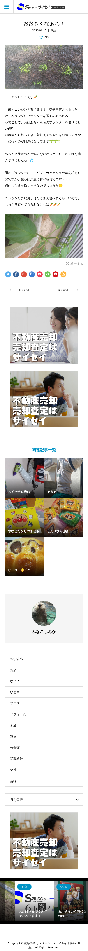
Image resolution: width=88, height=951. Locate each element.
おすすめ (16, 659)
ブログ (15, 703)
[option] (24, 901)
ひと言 (15, 692)
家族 (53, 30)
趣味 (13, 781)
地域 (13, 725)
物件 (13, 770)
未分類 (15, 747)
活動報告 (16, 758)
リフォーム (18, 714)
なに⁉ (14, 681)
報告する (76, 263)
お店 (13, 670)
